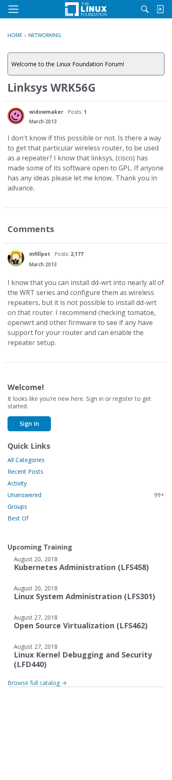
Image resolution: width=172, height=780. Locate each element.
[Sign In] (159, 9)
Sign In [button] (29, 424)
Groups (17, 506)
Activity (17, 483)
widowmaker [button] (46, 111)
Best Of (18, 518)
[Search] (144, 9)
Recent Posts (25, 471)
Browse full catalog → (37, 683)
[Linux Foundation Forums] (86, 9)
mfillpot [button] (39, 254)
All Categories (26, 460)
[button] (16, 116)
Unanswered (86, 495)
